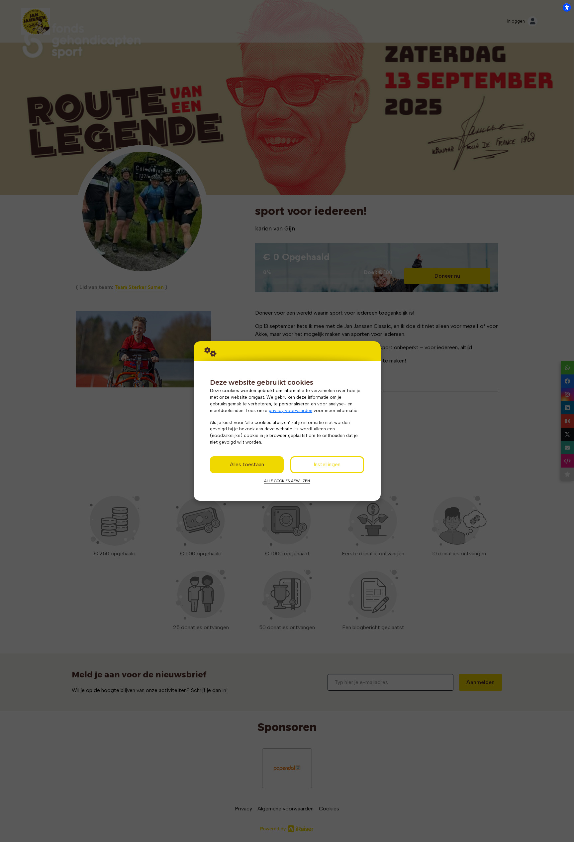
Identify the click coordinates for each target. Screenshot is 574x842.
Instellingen (327, 464)
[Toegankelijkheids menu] (567, 7)
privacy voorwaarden (290, 410)
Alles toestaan (247, 464)
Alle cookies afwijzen (287, 481)
